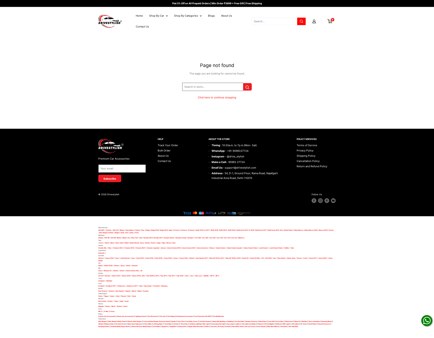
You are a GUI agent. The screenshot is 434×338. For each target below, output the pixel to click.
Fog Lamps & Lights (233, 324)
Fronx (137, 233)
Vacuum (213, 326)
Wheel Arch (289, 321)
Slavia (134, 291)
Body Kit (297, 321)
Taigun (106, 296)
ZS (141, 271)
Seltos (100, 265)
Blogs (211, 15)
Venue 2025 (109, 258)
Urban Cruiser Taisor (251, 248)
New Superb (120, 291)
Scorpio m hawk (181, 238)
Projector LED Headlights (266, 324)
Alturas (100, 238)
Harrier (147, 243)
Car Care (163, 316)
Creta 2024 (168, 258)
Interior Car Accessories (125, 316)
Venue (175, 258)
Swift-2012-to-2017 (203, 230)
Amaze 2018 (136, 276)
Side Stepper (102, 321)
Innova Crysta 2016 (174, 248)
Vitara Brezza (298, 230)
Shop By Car (156, 15)
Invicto (331, 230)
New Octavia (102, 291)
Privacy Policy (305, 150)
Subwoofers (182, 326)
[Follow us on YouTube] (333, 200)
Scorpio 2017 (158, 238)
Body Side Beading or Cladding (223, 321)
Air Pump (221, 326)
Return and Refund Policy (312, 166)
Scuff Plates (313, 324)
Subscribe (109, 178)
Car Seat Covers (120, 324)
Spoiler (173, 321)
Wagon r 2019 (119, 233)
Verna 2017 (313, 258)
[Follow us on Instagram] (320, 200)
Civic (187, 276)
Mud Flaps (262, 321)
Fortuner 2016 (129, 248)
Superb (127, 291)
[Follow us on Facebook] (314, 200)
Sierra (107, 243)
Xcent (305, 258)
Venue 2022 (184, 258)
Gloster (115, 271)
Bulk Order (164, 150)
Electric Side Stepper (135, 321)
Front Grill (271, 321)
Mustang (164, 286)
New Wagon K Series (106, 233)
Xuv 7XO (227, 238)
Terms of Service (307, 145)
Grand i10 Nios (255, 258)
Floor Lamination (314, 321)
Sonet (128, 265)
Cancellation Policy (308, 161)
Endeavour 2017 (132, 286)
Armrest (176, 324)
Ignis (170, 230)
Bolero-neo (126, 238)
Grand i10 (245, 258)
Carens (116, 265)
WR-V (212, 276)
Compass (101, 281)
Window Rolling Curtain (106, 324)
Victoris (109, 230)
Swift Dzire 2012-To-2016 (245, 230)
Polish (207, 326)
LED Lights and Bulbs (249, 324)
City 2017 (172, 276)
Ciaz (142, 230)
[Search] (301, 21)
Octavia (111, 291)
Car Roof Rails (239, 321)
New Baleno (130, 230)
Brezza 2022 (323, 230)
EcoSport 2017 (111, 286)
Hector (122, 271)
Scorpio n (191, 238)
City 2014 (163, 276)
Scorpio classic (169, 238)
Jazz (192, 276)
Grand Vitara (288, 230)
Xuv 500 (213, 238)
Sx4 (281, 230)
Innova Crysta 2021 (188, 248)
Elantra (192, 258)
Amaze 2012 (116, 276)
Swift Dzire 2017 (261, 230)
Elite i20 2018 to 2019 (233, 258)
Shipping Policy (306, 155)
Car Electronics (153, 316)
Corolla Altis (102, 248)
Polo (128, 296)
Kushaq (145, 291)
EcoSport (101, 286)
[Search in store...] (247, 87)
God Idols (284, 326)
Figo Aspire (148, 286)
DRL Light (206, 324)
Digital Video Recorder (195, 326)
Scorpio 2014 (148, 238)
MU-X (100, 311)
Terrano (119, 306)
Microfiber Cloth (237, 326)
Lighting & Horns (140, 316)
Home (139, 15)
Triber (116, 301)
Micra (113, 306)
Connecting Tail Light (218, 324)
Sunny (107, 306)
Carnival (134, 265)
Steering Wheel (326, 321)
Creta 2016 (140, 258)
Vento (134, 296)
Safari (127, 243)
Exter (117, 258)
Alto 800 (101, 230)
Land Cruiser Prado (276, 248)
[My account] (314, 21)
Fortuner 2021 (140, 248)
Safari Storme (134, 243)
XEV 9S (113, 238)
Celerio (137, 230)
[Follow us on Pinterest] (326, 200)
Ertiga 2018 (155, 230)
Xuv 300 (205, 238)
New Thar (135, 238)
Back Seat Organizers (135, 324)
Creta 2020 (158, 258)
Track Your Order (168, 145)
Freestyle (156, 286)
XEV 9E (107, 238)
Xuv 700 (220, 238)
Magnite (101, 306)
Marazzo (241, 238)
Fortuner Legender (153, 248)
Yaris (292, 248)
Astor (100, 271)
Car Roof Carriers (205, 321)
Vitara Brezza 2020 (311, 230)
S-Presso (184, 230)
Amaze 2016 (126, 276)
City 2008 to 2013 (152, 276)
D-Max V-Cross (109, 311)
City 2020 (180, 276)
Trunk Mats (168, 324)
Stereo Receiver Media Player (141, 326)
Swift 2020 (223, 230)
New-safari (119, 243)
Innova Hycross (202, 248)
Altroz (112, 243)
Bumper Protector (252, 321)
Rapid (139, 291)
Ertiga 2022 (164, 230)
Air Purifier (156, 326)
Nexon (169, 243)
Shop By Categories (186, 15)
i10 (263, 258)
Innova (163, 248)
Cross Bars (279, 321)
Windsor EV (108, 271)
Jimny (132, 233)
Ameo (112, 296)
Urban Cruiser (220, 248)
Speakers (165, 326)
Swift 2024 (231, 230)
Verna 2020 (323, 258)
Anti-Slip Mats (293, 326)
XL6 (126, 233)
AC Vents (303, 324)
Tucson (299, 258)
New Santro (281, 258)
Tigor (163, 243)
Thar (140, 238)
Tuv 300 (198, 238)
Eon (274, 258)
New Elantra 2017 (202, 258)
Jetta (117, 296)
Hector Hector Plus (132, 271)
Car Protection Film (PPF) (203, 316)
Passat (123, 296)
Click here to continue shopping (217, 97)
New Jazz (198, 276)
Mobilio (206, 276)
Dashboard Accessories (184, 316)
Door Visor (181, 321)
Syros (123, 265)
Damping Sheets (103, 326)
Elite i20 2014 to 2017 (217, 258)
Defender (101, 253)
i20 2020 (268, 258)
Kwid (127, 301)
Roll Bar (304, 321)
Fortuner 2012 (118, 248)
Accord (100, 276)
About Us (226, 15)
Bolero (119, 238)
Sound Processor (324, 324)
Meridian (109, 281)
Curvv (101, 243)
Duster (110, 301)
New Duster (102, 301)
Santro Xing (291, 258)
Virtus (100, 296)
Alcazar (101, 258)
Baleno (122, 230)
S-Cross (176, 230)
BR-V (217, 276)
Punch (153, 243)
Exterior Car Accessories (106, 316)
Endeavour (121, 286)
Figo (140, 286)
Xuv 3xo (234, 238)
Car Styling (171, 316)
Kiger (121, 301)
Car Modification (218, 316)
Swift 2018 (214, 230)
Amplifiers (173, 326)
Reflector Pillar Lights (283, 324)
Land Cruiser (263, 248)
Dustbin (228, 326)
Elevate (107, 276)
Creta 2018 (149, 258)
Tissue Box (184, 324)
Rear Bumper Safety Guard (117, 321)
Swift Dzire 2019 (273, 230)
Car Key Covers (250, 326)
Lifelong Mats (157, 324)
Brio (143, 276)
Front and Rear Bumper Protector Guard (156, 321)
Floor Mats (148, 324)
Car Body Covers (192, 321)
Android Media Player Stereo (120, 326)
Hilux (110, 248)
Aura (133, 258)
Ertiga (148, 230)
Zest (173, 243)
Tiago (159, 243)
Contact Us (142, 26)
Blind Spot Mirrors (273, 326)
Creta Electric (125, 258)
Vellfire (286, 248)
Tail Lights (295, 324)
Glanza (212, 248)
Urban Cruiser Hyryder (234, 248)
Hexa (142, 243)
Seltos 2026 (108, 265)
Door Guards (261, 326)
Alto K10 (116, 230)
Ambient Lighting (195, 324)
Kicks (125, 306)
